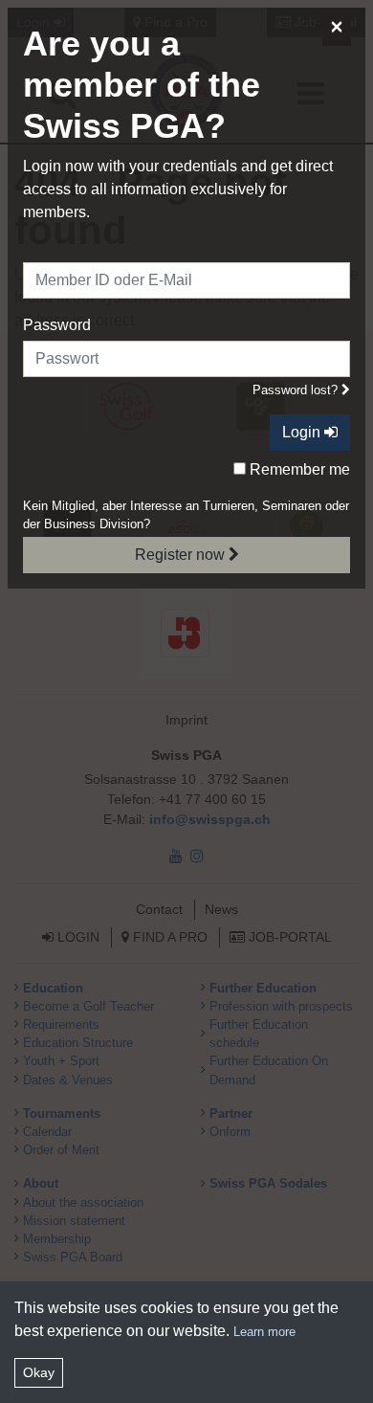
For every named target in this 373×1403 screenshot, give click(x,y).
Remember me (298, 469)
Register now (182, 554)
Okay (39, 1372)
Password (57, 325)
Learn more (264, 1332)
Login (303, 432)
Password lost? (296, 390)
